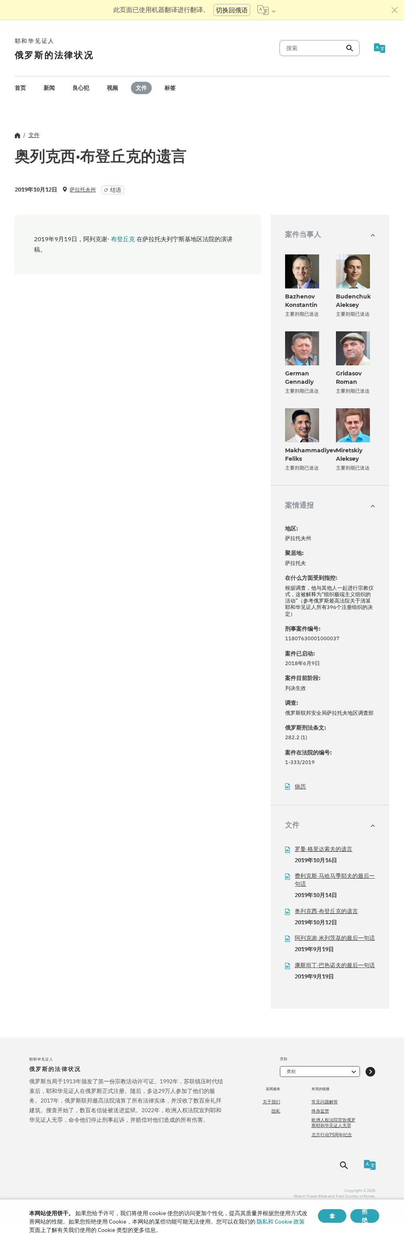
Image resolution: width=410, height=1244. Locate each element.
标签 (170, 87)
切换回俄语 (232, 10)
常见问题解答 (325, 1102)
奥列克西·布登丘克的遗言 (326, 911)
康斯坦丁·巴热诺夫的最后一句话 (335, 965)
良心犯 (80, 87)
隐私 (275, 1111)
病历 (300, 786)
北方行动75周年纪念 (332, 1134)
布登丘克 (123, 239)
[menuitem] (20, 88)
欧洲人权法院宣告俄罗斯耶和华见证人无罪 (334, 1122)
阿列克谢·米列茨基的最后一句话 (335, 938)
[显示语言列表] (266, 10)
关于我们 (271, 1102)
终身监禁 (320, 1111)
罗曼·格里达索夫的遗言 (323, 849)
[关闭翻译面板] (395, 10)
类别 (291, 1071)
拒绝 (365, 1216)
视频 (112, 87)
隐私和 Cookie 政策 (281, 1221)
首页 (20, 87)
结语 (115, 190)
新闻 (49, 87)
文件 (141, 87)
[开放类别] (370, 1071)
